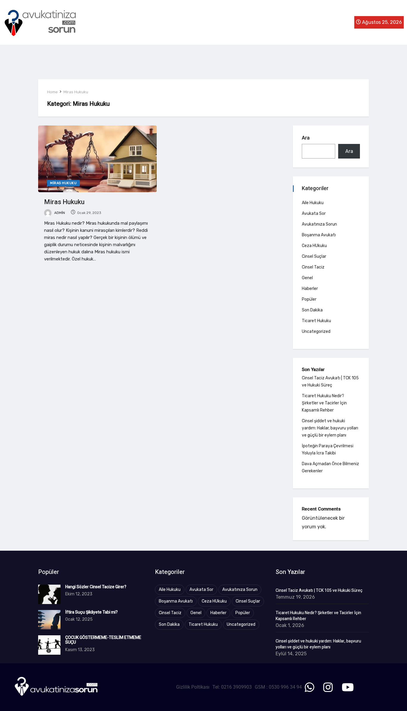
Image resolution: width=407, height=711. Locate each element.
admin (59, 213)
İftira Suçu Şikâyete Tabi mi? (91, 612)
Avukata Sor (314, 213)
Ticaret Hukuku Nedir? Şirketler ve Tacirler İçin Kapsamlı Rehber (324, 403)
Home (52, 92)
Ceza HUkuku (314, 245)
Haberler (310, 288)
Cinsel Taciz (313, 267)
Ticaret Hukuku (316, 320)
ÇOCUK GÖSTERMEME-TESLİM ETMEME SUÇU (103, 640)
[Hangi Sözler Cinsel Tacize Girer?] (49, 594)
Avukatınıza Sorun (319, 224)
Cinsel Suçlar (314, 256)
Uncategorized (316, 331)
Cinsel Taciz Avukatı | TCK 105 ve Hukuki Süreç (319, 591)
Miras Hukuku (75, 92)
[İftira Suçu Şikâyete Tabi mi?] (49, 619)
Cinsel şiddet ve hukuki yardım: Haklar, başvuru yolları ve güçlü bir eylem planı (330, 428)
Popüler (309, 299)
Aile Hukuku (313, 202)
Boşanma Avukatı (319, 234)
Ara (306, 138)
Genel (307, 277)
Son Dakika (312, 310)
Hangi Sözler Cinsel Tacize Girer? (95, 587)
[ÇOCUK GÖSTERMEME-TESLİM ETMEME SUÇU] (49, 645)
